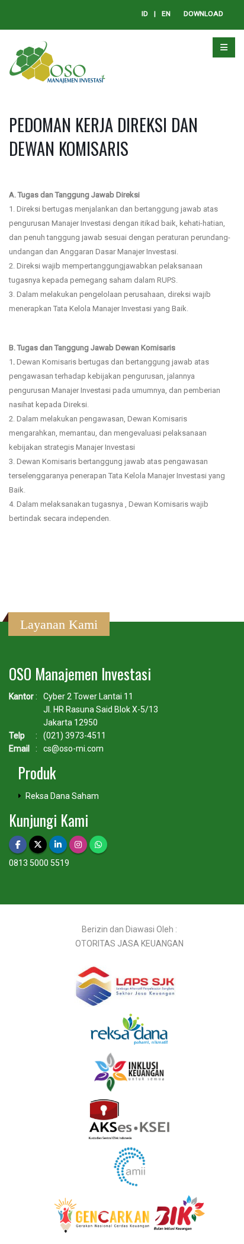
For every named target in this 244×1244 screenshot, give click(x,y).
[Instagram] (78, 844)
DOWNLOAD (203, 13)
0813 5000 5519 (39, 863)
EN (166, 13)
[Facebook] (18, 844)
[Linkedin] (58, 844)
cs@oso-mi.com (73, 748)
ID (145, 13)
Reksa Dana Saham (62, 796)
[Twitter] (38, 844)
